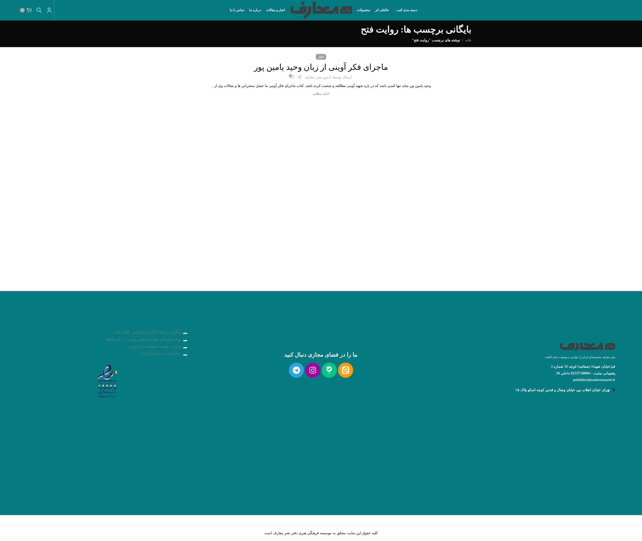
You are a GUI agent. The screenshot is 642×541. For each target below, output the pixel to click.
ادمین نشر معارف (317, 77)
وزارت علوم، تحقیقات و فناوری (154, 346)
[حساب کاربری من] (49, 10)
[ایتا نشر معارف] (345, 370)
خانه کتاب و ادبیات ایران (161, 353)
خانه (468, 40)
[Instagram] (312, 370)
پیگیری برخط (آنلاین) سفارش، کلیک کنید (147, 332)
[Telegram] (296, 370)
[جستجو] (39, 10)
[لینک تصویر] (107, 380)
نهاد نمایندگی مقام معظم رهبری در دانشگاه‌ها (143, 339)
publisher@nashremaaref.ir (594, 380)
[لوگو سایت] (321, 10)
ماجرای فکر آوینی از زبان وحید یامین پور (321, 67)
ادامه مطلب (321, 94)
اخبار (321, 56)
